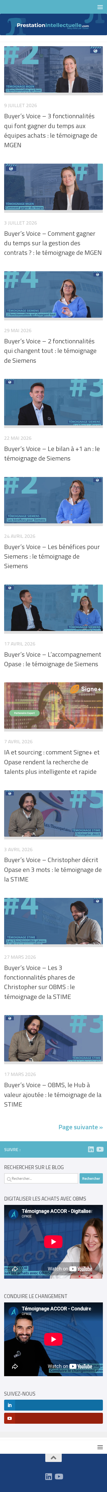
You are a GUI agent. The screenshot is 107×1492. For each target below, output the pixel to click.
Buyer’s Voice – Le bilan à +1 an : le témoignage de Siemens (52, 453)
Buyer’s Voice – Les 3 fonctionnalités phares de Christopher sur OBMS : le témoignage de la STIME (39, 982)
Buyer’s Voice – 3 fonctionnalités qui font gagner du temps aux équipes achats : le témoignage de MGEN (50, 130)
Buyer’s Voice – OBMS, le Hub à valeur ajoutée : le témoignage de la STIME (53, 1094)
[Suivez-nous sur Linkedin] (91, 1149)
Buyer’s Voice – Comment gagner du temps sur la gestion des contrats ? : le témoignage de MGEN (53, 243)
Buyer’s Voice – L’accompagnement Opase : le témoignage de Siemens (52, 659)
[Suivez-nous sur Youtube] (99, 1149)
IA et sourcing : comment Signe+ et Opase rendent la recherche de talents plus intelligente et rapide (52, 761)
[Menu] (100, 7)
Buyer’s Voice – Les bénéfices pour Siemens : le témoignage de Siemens (52, 556)
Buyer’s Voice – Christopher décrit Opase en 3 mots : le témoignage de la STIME (53, 869)
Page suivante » (80, 1127)
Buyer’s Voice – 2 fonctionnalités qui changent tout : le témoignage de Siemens (50, 350)
